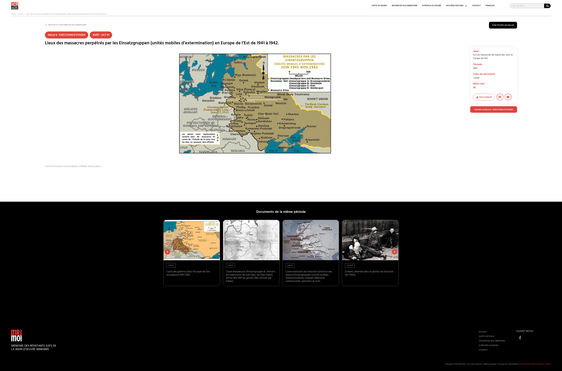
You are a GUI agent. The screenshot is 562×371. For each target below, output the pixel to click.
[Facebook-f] (520, 337)
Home (13, 14)
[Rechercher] (547, 6)
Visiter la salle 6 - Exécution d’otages (493, 110)
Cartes (20, 14)
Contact (476, 6)
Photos (350, 265)
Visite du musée (379, 6)
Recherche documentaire (404, 6)
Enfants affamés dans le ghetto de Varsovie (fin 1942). (369, 273)
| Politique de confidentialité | (508, 364)
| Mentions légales (489, 364)
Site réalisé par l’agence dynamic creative (535, 364)
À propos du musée (431, 6)
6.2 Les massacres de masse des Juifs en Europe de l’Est (493, 57)
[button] (499, 97)
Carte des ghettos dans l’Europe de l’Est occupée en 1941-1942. (188, 273)
